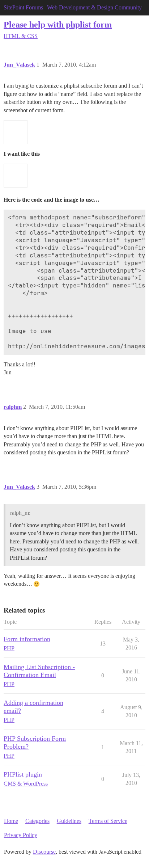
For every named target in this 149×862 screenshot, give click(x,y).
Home (11, 821)
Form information (27, 639)
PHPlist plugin (23, 774)
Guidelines (69, 821)
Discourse (44, 852)
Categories (37, 821)
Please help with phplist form (58, 24)
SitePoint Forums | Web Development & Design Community (73, 7)
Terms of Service (108, 821)
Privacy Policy (20, 835)
